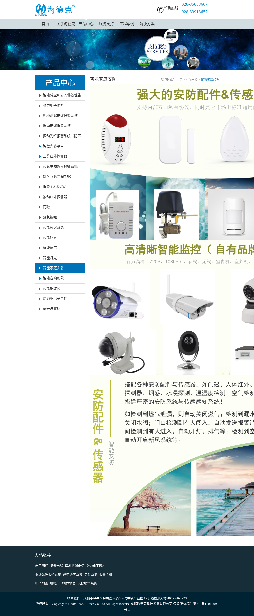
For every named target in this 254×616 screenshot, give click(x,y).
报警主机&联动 (54, 187)
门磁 (46, 207)
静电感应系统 (72, 574)
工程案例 (126, 24)
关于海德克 (66, 24)
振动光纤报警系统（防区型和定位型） (64, 136)
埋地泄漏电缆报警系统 (60, 115)
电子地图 (41, 583)
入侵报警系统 (87, 583)
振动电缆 (56, 566)
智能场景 (50, 237)
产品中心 (86, 24)
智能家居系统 (53, 227)
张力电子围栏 (53, 105)
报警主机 (105, 574)
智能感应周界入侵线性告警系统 (64, 95)
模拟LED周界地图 (63, 583)
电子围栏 (41, 566)
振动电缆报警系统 (57, 126)
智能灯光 (50, 258)
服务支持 (106, 24)
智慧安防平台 (53, 146)
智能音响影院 (53, 278)
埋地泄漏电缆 (74, 566)
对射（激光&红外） (58, 176)
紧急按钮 (50, 217)
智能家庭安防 (53, 268)
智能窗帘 (50, 248)
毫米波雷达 (51, 309)
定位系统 (90, 574)
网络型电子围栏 (55, 298)
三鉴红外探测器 (55, 156)
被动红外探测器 (55, 197)
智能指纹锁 (51, 288)
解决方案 (147, 24)
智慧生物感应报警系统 (60, 166)
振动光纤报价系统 (48, 574)
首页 (45, 24)
